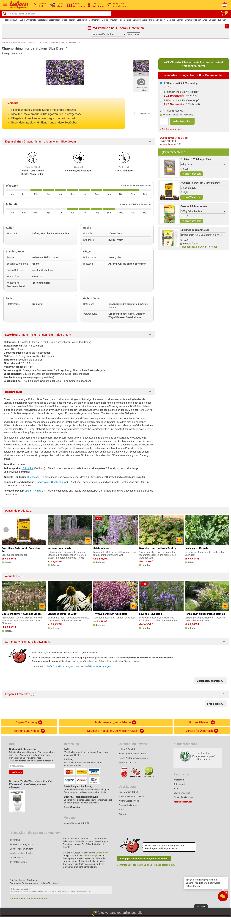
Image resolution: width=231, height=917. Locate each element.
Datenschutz (179, 784)
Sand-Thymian (34, 490)
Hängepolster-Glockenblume (51, 482)
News (8, 20)
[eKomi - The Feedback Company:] (185, 756)
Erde (205, 20)
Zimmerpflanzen (193, 20)
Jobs (121, 809)
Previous (6, 529)
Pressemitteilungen (128, 805)
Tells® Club (15, 840)
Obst (64, 20)
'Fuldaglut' (27, 468)
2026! (15, 20)
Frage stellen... (215, 703)
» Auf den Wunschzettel (171, 129)
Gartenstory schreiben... (210, 680)
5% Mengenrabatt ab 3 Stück (174, 138)
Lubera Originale (28, 20)
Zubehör (222, 20)
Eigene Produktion (127, 762)
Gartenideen (54, 20)
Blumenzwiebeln (157, 20)
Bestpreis (42, 20)
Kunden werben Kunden (21, 853)
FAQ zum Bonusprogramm (63, 666)
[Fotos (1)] (141, 67)
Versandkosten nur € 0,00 (76, 823)
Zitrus (105, 20)
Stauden (143, 20)
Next (225, 529)
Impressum (178, 779)
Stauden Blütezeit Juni (70, 42)
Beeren (72, 20)
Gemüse (171, 20)
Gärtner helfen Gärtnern (21, 848)
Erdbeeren (82, 20)
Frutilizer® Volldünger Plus (195, 159)
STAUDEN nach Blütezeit (47, 42)
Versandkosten (167, 144)
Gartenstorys (16, 857)
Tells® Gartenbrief (18, 862)
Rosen (122, 20)
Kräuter (113, 20)
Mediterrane (94, 20)
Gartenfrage (91, 855)
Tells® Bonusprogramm (21, 844)
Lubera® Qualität (127, 749)
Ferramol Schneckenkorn (194, 206)
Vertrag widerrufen (182, 801)
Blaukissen (33, 476)
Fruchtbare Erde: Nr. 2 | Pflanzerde (200, 182)
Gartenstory (102, 852)
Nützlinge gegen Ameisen (194, 229)
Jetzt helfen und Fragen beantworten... (29, 898)
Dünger (212, 20)
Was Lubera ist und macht (131, 796)
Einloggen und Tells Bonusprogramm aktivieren (144, 858)
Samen (180, 20)
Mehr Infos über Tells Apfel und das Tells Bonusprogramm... (146, 865)
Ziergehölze (132, 20)
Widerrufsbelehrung (183, 797)
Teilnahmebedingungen (99, 666)
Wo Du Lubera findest (129, 801)
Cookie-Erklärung (181, 793)
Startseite (6, 42)
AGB (175, 788)
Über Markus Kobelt (128, 792)
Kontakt (122, 814)
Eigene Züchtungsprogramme (133, 758)
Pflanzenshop (19, 42)
